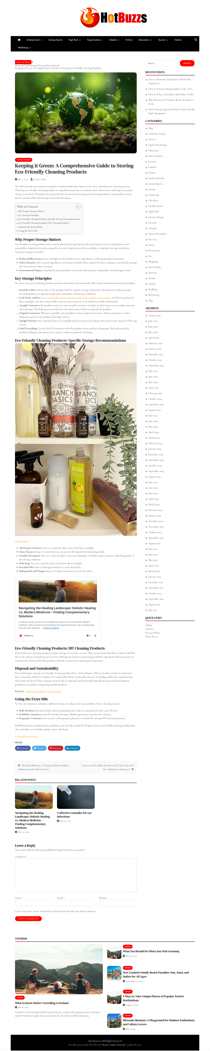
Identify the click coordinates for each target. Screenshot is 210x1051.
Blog (150, 128)
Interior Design (156, 217)
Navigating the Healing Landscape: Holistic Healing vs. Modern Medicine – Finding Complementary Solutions (32, 820)
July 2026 (152, 321)
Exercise (152, 161)
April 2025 (153, 387)
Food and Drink (156, 178)
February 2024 (155, 443)
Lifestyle (113, 39)
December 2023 (155, 454)
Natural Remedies (24, 160)
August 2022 (154, 543)
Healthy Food (155, 206)
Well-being (23, 47)
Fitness (151, 172)
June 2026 (153, 326)
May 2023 (153, 493)
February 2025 (155, 393)
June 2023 (153, 487)
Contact (149, 628)
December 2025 (155, 354)
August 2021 (154, 604)
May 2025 (153, 382)
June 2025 (153, 376)
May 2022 (153, 560)
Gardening (153, 194)
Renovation (144, 39)
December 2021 (155, 582)
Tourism (161, 39)
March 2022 (154, 571)
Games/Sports (55, 39)
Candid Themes (133, 1044)
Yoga (150, 300)
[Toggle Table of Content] (76, 206)
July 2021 (152, 610)
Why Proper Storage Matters (31, 211)
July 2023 (152, 482)
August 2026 (154, 315)
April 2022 (153, 565)
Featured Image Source (26, 736)
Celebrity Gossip (156, 133)
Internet (152, 222)
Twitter (40, 748)
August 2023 (154, 476)
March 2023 (154, 504)
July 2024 (152, 415)
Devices (152, 139)
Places (151, 244)
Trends (151, 278)
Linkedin (73, 748)
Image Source (22, 541)
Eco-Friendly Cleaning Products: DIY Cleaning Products (43, 222)
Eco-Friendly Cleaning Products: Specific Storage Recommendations (49, 219)
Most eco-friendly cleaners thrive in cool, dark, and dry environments (76, 297)
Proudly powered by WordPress (84, 1044)
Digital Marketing (157, 144)
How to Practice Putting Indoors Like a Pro (170, 88)
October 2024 (155, 398)
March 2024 (154, 437)
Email (61, 897)
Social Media (154, 267)
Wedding (152, 289)
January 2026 (154, 348)
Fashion (152, 167)
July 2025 (152, 371)
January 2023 (154, 515)
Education (153, 150)
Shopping (153, 261)
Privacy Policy (152, 632)
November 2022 (156, 526)
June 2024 (153, 421)
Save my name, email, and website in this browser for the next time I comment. (56, 911)
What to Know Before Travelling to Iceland (41, 1003)
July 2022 (152, 548)
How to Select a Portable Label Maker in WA (171, 94)
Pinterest (56, 748)
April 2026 (153, 337)
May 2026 (153, 332)
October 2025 (155, 359)
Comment (21, 856)
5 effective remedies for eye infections (42, 691)
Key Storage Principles (28, 215)
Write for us (151, 636)
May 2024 (153, 426)
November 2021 (156, 587)
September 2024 (156, 404)
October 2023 (155, 465)
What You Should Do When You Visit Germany (151, 951)
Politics (129, 39)
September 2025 (156, 365)
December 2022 (155, 521)
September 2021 (156, 598)
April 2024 (153, 432)
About (148, 625)
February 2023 (155, 510)
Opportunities (93, 39)
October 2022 (155, 532)
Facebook (23, 748)
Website (103, 897)
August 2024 (154, 409)
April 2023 (153, 498)
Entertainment (33, 39)
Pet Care (152, 239)
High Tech (73, 39)
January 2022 (154, 576)
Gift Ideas (153, 200)
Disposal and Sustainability (30, 226)
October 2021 (154, 593)
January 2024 (154, 448)
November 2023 (156, 460)
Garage (152, 189)
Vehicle (177, 39)
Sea (150, 256)
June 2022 (153, 554)
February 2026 (155, 343)
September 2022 (156, 537)
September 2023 (156, 471)
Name (19, 897)
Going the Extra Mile (28, 230)
